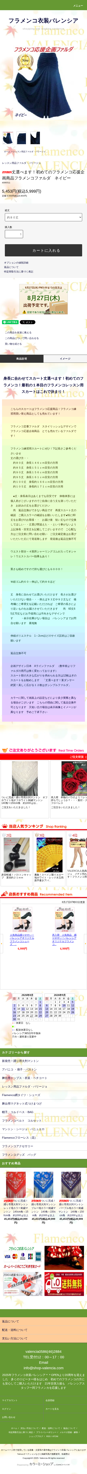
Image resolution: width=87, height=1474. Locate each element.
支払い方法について (29, 1428)
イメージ (65, 358)
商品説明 (21, 358)
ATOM (55, 1436)
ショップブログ (36, 1436)
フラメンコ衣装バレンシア (43, 20)
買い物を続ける (13, 343)
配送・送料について (51, 1428)
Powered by (23, 1465)
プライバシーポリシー (46, 1432)
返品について (11, 267)
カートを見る (52, 1409)
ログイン (6, 1409)
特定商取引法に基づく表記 (18, 271)
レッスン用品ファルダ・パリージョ (29, 151)
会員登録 (50, 1400)
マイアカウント (10, 1400)
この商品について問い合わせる (22, 338)
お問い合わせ (8, 1417)
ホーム (7, 151)
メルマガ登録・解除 (69, 1432)
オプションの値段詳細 (16, 262)
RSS (48, 1436)
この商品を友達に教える (18, 332)
